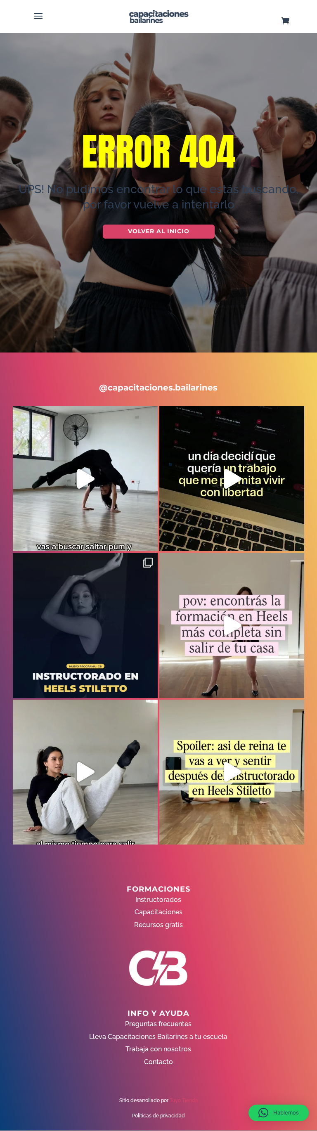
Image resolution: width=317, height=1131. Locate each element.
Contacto (158, 1062)
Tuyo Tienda (184, 1100)
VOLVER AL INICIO (158, 231)
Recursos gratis (158, 925)
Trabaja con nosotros (158, 1049)
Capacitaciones (158, 912)
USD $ (298, 133)
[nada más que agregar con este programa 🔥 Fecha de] (85, 625)
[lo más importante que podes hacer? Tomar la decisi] (231, 478)
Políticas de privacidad (158, 1116)
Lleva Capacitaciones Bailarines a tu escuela (158, 1037)
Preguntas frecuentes (158, 1024)
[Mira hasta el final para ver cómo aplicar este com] (85, 478)
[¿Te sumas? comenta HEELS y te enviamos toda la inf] (231, 625)
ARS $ (298, 150)
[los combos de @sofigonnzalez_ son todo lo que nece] (85, 772)
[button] (278, 1113)
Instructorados (158, 900)
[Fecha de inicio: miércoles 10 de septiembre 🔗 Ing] (231, 772)
